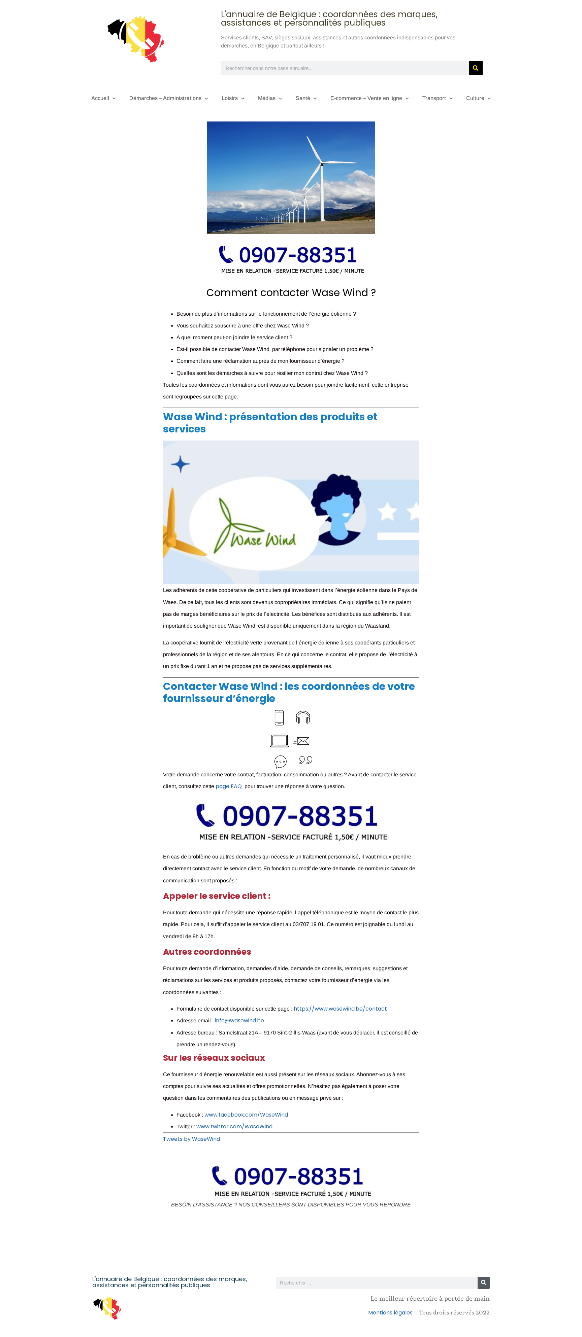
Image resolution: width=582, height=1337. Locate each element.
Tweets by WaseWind (191, 1139)
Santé (303, 98)
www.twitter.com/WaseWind (234, 1126)
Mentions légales (390, 1312)
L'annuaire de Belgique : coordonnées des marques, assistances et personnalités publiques (329, 18)
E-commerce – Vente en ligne (366, 98)
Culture (475, 98)
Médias (267, 98)
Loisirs (230, 98)
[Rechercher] (476, 68)
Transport (434, 98)
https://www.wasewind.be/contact (340, 1009)
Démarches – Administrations (165, 98)
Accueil (100, 98)
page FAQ (229, 786)
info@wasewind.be (239, 1020)
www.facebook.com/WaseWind (246, 1115)
